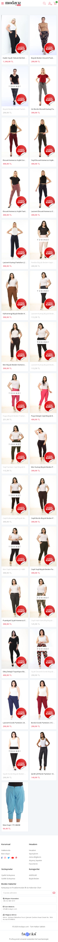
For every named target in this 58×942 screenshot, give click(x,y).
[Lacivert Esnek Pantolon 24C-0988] (14, 700)
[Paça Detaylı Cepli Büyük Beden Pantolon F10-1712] (43, 393)
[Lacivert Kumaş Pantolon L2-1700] (14, 240)
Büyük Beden (34, 878)
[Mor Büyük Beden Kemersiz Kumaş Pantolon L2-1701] (14, 342)
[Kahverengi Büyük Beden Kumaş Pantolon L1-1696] (14, 291)
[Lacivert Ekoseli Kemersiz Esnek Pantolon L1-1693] (43, 188)
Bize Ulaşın (5, 854)
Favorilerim (33, 864)
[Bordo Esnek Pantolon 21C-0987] (43, 700)
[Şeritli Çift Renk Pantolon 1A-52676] (43, 751)
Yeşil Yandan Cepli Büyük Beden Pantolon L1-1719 (23, 467)
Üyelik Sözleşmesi (8, 875)
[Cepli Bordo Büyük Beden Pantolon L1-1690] (43, 495)
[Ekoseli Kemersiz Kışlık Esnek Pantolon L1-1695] (14, 137)
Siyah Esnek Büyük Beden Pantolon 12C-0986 (21, 774)
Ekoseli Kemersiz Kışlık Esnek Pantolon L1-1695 (22, 160)
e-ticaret (23, 939)
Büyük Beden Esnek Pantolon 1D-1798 (18, 109)
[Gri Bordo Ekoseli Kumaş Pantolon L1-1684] (43, 86)
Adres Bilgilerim (35, 857)
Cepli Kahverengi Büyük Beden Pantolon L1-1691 (22, 518)
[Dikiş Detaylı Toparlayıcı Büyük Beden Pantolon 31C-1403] (14, 649)
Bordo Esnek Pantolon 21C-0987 (44, 722)
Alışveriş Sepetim (35, 860)
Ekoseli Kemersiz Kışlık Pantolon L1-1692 (19, 211)
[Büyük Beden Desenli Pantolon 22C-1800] (43, 35)
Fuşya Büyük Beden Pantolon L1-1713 (18, 416)
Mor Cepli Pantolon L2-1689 (14, 569)
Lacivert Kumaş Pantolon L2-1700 (16, 262)
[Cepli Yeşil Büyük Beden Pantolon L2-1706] (43, 546)
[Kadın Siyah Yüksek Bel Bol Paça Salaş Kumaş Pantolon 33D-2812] (14, 35)
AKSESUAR (33, 875)
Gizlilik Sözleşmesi (8, 878)
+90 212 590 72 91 (9, 901)
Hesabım (32, 850)
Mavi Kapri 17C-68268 (11, 825)
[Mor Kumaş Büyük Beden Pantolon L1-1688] (43, 444)
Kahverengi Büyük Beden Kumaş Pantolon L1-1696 (23, 313)
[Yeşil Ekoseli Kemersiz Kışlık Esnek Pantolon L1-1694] (43, 137)
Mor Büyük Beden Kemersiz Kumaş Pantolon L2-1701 (24, 365)
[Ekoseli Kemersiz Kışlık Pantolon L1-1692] (14, 188)
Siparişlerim (33, 854)
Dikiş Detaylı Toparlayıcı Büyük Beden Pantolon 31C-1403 (26, 671)
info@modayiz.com (10, 909)
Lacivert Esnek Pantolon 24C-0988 (16, 722)
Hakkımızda (5, 850)
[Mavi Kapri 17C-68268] (14, 802)
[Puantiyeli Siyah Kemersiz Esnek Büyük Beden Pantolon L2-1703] (14, 598)
